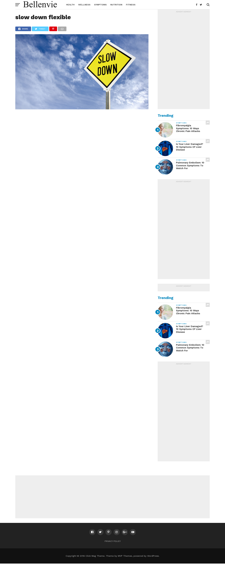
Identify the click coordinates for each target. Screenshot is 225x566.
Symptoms (100, 4)
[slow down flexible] (81, 108)
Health (70, 4)
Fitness (130, 4)
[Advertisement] (184, 60)
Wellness (84, 4)
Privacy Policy (113, 541)
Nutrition (116, 4)
